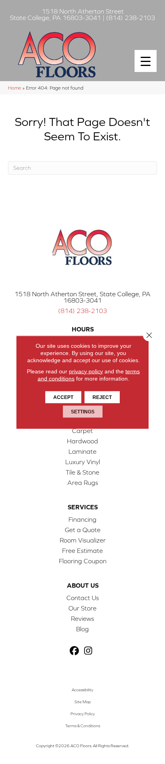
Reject (102, 397)
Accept (63, 397)
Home (14, 87)
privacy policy (86, 371)
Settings (83, 411)
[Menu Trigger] (146, 61)
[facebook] (74, 651)
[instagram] (88, 651)
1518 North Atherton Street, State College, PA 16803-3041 (82, 297)
